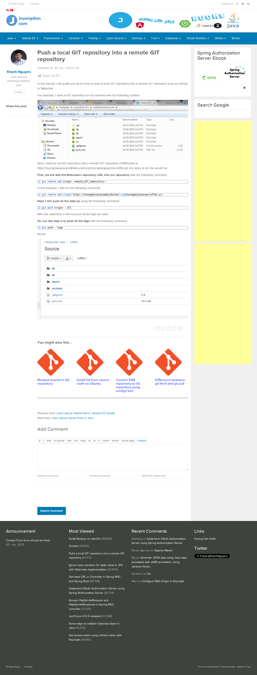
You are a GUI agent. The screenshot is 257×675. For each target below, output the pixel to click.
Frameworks (52, 38)
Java (10, 38)
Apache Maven (163, 550)
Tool (154, 38)
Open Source (114, 38)
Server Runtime (196, 38)
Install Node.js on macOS (84, 538)
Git (77, 68)
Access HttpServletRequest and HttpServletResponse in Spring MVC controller (91, 605)
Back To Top (244, 666)
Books (236, 38)
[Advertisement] (222, 181)
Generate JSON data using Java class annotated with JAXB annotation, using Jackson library (159, 562)
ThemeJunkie (227, 666)
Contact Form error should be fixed (28, 540)
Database (171, 38)
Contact (34, 3)
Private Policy (16, 3)
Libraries (74, 38)
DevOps (137, 38)
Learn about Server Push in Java (72, 418)
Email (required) (100, 476)
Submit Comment (51, 511)
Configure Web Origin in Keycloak (163, 581)
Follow (18, 92)
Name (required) (48, 476)
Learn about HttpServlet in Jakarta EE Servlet (86, 413)
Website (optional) (153, 476)
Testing (93, 38)
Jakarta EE (28, 38)
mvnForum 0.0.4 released (85, 616)
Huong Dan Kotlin (205, 538)
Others (219, 38)
